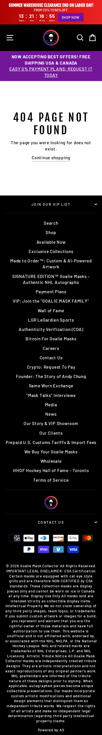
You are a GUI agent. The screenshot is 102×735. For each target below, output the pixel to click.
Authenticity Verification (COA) (51, 329)
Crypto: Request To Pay (51, 366)
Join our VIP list (51, 204)
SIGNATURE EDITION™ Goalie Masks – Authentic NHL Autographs (51, 279)
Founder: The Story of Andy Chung (51, 376)
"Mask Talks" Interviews (51, 395)
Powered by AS (51, 730)
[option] (51, 66)
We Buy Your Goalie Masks (50, 451)
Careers (51, 348)
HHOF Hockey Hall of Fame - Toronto (51, 470)
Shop (51, 232)
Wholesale (51, 461)
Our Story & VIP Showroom (51, 423)
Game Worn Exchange (51, 385)
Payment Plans (51, 291)
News (50, 414)
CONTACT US (51, 522)
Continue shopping (51, 157)
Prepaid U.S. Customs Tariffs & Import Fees (51, 442)
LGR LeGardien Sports (51, 319)
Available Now (51, 242)
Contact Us (51, 357)
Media (51, 404)
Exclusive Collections (51, 251)
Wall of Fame (51, 310)
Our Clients (50, 433)
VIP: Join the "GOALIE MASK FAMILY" (51, 300)
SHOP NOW (71, 17)
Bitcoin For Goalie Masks (51, 338)
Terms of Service (51, 480)
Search (51, 223)
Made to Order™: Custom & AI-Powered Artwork (51, 263)
